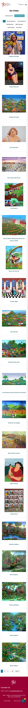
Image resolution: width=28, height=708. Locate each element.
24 (12, 671)
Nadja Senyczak (14, 86)
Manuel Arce (14, 514)
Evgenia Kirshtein (14, 56)
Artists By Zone (19, 16)
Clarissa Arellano (14, 605)
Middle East (10, 24)
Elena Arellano (14, 665)
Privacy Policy (7, 701)
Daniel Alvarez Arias (14, 362)
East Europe (11, 27)
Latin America (22, 21)
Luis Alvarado (14, 332)
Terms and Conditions (19, 701)
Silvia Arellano (14, 574)
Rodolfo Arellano (14, 544)
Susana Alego (14, 301)
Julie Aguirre (14, 208)
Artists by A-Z (9, 16)
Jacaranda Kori (14, 147)
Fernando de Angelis (14, 423)
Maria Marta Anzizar (14, 453)
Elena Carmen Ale (14, 271)
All (4, 21)
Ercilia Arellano (14, 635)
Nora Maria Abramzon (14, 178)
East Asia (19, 27)
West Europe (19, 24)
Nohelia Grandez (14, 117)
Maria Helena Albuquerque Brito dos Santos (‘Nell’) (14, 239)
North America (11, 21)
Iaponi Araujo (14, 483)
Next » (17, 671)
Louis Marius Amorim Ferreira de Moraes (14, 392)
